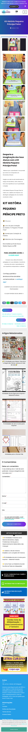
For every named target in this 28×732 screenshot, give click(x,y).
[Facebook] (4, 303)
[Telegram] (20, 303)
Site (3, 510)
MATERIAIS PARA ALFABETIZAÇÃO (15, 583)
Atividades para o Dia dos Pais (14, 454)
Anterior (8, 310)
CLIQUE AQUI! (14, 255)
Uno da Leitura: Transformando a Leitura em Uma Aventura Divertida (13, 315)
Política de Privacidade (8, 709)
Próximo (20, 320)
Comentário (6, 476)
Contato (4, 706)
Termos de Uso (6, 712)
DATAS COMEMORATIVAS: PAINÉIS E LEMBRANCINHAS (15, 575)
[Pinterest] (24, 303)
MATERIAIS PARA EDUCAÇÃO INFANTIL (13, 592)
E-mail (4, 503)
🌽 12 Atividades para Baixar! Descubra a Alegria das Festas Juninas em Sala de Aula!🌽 (14, 363)
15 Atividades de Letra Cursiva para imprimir (14, 424)
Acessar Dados (6, 714)
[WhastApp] (8, 303)
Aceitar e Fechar (14, 729)
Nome (4, 496)
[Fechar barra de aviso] (25, 6)
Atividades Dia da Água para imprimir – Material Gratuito (14, 394)
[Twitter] (12, 303)
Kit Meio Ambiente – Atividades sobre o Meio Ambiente (14, 325)
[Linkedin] (16, 303)
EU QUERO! (13, 6)
